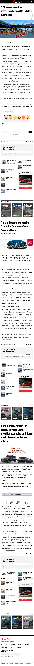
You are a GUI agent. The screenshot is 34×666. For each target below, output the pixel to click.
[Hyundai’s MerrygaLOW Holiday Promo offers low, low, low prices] (28, 413)
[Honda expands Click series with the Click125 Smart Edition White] (3, 178)
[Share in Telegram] (30, 142)
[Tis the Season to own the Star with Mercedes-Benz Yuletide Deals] (25, 161)
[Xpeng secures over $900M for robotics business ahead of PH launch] (3, 185)
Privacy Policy (27, 153)
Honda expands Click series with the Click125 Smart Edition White (10, 177)
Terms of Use (4, 154)
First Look (2, 141)
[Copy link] (32, 142)
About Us (11, 663)
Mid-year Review (4, 644)
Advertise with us (3, 663)
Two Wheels (7, 178)
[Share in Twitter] (28, 142)
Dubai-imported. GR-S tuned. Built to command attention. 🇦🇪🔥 (10, 170)
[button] (2, 1)
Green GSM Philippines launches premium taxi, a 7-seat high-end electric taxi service (28, 165)
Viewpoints (27, 644)
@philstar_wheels (25, 172)
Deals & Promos (25, 162)
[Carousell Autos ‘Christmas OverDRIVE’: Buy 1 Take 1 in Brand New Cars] (28, 622)
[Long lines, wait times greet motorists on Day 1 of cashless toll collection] (6, 210)
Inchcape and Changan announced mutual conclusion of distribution (11, 189)
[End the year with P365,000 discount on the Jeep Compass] (17, 413)
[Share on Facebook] (27, 142)
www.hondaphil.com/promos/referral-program (13, 525)
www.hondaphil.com (10, 550)
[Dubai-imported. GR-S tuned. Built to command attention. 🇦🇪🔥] (3, 171)
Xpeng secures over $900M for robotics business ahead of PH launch (10, 183)
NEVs (11, 647)
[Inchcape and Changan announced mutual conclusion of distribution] (3, 191)
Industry (7, 171)
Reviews (8, 163)
